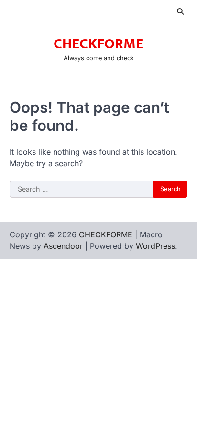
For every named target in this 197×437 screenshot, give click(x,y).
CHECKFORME (98, 44)
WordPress (155, 246)
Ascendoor (63, 246)
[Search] (180, 11)
